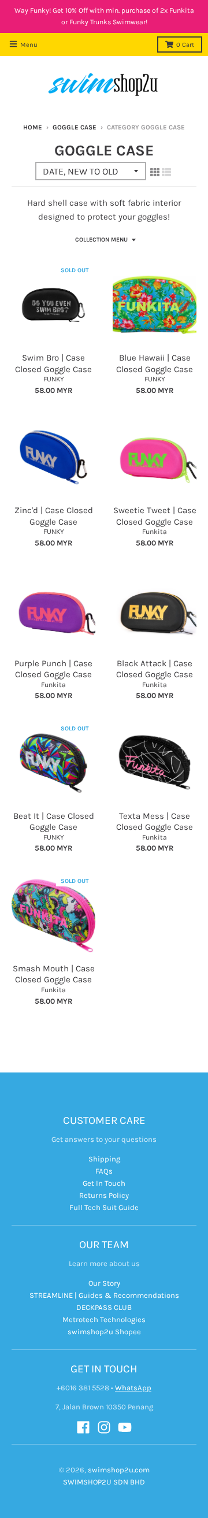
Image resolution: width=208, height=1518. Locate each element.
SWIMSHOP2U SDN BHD (104, 1482)
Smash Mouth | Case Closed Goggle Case (54, 974)
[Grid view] (154, 172)
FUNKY (53, 379)
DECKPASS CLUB (104, 1307)
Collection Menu (101, 239)
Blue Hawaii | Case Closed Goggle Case (154, 363)
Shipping (104, 1159)
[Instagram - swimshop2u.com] (104, 1427)
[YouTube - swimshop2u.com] (125, 1427)
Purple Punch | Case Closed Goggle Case (53, 669)
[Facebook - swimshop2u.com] (83, 1427)
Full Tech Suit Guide (104, 1207)
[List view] (166, 172)
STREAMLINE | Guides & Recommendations (104, 1295)
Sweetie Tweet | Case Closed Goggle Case (154, 516)
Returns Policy (104, 1195)
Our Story (104, 1283)
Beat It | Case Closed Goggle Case (53, 822)
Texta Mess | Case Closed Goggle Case (154, 822)
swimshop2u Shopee (104, 1331)
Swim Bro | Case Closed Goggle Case (53, 363)
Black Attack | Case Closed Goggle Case (154, 669)
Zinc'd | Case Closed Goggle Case (53, 516)
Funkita (154, 532)
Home (32, 127)
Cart (185, 45)
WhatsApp (133, 1387)
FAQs (104, 1171)
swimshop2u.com (119, 1469)
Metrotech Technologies (104, 1319)
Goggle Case (74, 127)
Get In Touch (104, 1183)
